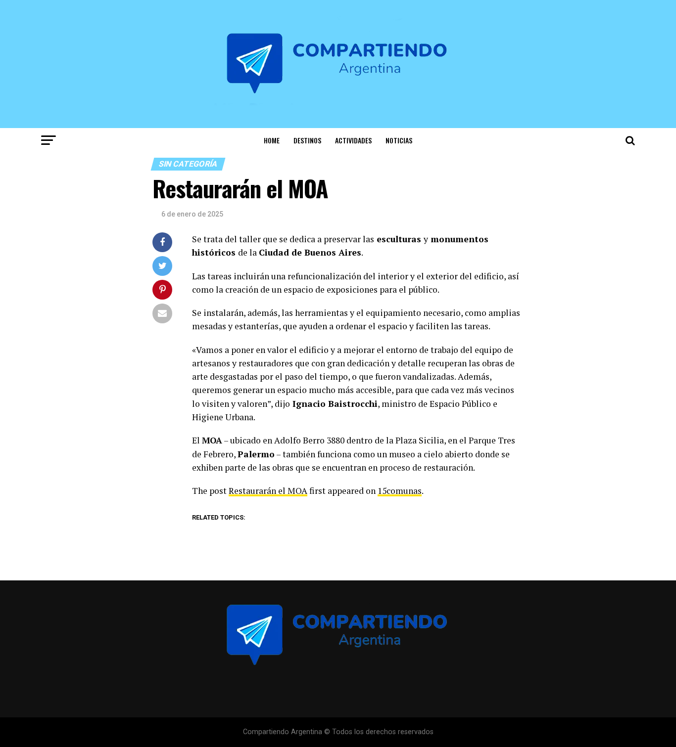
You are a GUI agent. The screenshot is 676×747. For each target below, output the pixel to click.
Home (272, 140)
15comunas (400, 490)
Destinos (307, 140)
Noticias (399, 140)
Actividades (353, 140)
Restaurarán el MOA (268, 490)
